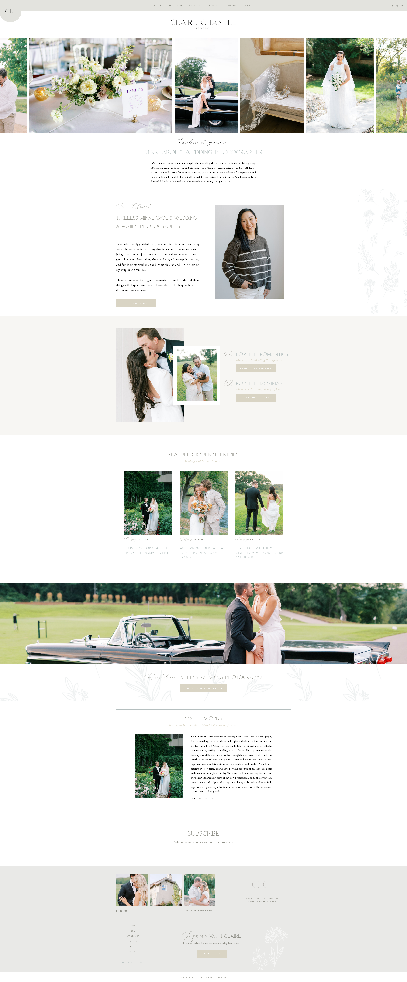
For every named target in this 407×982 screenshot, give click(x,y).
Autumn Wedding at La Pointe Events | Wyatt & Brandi (202, 552)
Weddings (145, 540)
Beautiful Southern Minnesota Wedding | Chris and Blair (259, 552)
